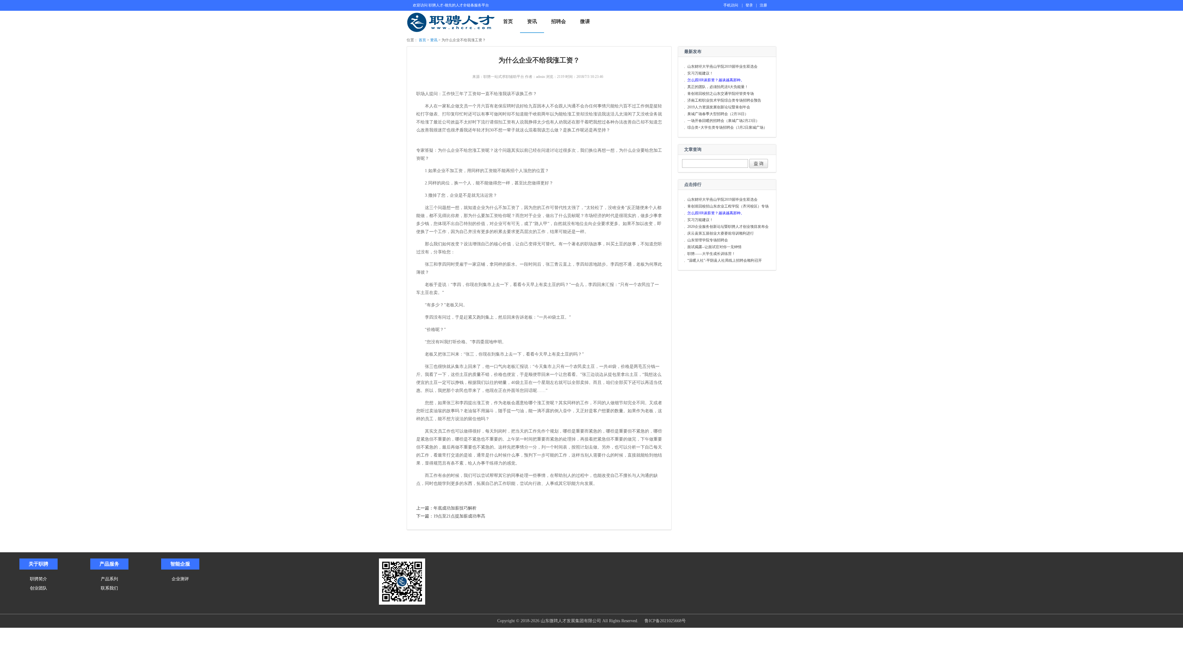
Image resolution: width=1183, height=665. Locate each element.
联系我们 (109, 588)
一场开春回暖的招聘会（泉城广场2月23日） (723, 121)
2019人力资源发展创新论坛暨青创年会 (718, 107)
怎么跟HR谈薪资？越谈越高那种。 (715, 80)
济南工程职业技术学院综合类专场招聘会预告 (724, 100)
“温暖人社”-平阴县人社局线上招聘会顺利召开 (724, 260)
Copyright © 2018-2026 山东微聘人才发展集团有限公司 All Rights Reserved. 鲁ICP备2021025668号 (591, 621)
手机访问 (730, 5)
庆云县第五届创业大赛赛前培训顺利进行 (720, 233)
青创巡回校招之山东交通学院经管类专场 (720, 93)
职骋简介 (38, 578)
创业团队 (38, 588)
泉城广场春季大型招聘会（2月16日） (717, 114)
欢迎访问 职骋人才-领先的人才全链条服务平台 (451, 5)
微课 (585, 21)
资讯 (532, 21)
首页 (508, 21)
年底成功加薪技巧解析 (455, 508)
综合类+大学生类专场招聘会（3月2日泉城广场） (727, 127)
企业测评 (180, 578)
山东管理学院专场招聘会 (707, 240)
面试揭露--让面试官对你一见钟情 (714, 247)
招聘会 (558, 21)
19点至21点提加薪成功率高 (459, 516)
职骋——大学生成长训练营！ (711, 254)
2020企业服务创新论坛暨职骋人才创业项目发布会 (728, 226)
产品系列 (109, 578)
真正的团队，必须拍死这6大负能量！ (717, 87)
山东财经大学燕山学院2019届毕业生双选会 (722, 66)
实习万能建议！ (700, 73)
